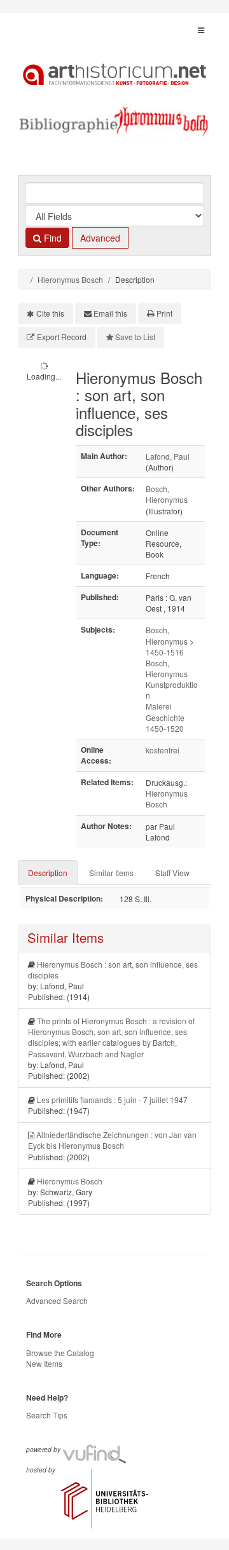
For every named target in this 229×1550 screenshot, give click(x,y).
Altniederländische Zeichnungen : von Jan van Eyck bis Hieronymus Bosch (112, 1140)
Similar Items (111, 872)
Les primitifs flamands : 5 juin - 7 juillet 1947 (112, 1099)
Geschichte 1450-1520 (165, 723)
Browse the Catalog (60, 1352)
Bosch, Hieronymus (167, 494)
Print (164, 313)
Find (51, 237)
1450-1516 (165, 652)
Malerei (159, 706)
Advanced (100, 237)
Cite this (50, 313)
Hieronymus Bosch (70, 279)
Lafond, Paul (168, 456)
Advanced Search (57, 1300)
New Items (44, 1363)
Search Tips (46, 1414)
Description (47, 872)
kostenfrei (162, 749)
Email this (110, 313)
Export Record (62, 336)
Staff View (172, 872)
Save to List (135, 336)
